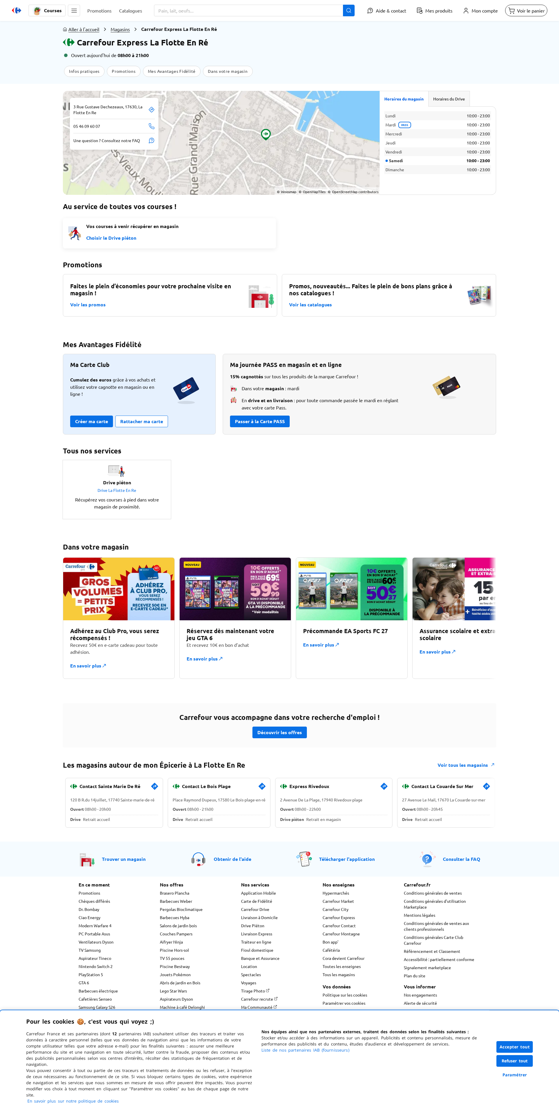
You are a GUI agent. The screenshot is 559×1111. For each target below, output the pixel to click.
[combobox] (254, 10)
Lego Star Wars (173, 990)
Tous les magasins (339, 974)
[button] (74, 10)
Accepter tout (515, 1047)
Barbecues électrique (98, 990)
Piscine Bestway (175, 966)
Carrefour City (336, 909)
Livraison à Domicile (259, 917)
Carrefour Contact (339, 925)
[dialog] (279, 1060)
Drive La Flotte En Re (117, 490)
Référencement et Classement (432, 951)
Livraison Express (256, 933)
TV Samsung (90, 950)
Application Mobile (258, 892)
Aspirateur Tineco (95, 958)
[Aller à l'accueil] (17, 10)
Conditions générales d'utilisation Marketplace (435, 903)
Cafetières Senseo (95, 999)
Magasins (120, 29)
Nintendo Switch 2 (96, 966)
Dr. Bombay (89, 909)
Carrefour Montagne (341, 933)
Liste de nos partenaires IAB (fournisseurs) (305, 1050)
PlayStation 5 (91, 974)
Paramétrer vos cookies (344, 1003)
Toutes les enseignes (342, 966)
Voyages (248, 982)
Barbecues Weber (176, 901)
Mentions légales (419, 915)
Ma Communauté (257, 1007)
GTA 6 (84, 982)
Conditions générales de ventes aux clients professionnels (436, 926)
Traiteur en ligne (256, 941)
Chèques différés (94, 901)
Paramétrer (515, 1075)
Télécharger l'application (347, 859)
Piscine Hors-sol (174, 950)
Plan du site (414, 975)
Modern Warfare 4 (95, 925)
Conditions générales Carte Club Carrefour (433, 940)
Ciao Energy (89, 917)
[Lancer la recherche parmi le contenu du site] (348, 10)
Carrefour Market (338, 901)
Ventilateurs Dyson (96, 941)
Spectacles (251, 974)
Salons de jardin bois (178, 925)
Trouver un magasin (124, 859)
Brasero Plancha (174, 892)
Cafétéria (331, 950)
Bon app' (330, 941)
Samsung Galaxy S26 (97, 1007)
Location (249, 966)
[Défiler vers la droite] (482, 618)
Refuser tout (515, 1061)
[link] (154, 788)
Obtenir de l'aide (232, 859)
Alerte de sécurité (420, 1003)
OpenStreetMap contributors (353, 191)
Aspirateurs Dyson (176, 999)
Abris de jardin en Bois (180, 982)
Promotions (89, 892)
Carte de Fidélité (256, 901)
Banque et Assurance (260, 958)
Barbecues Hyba (174, 917)
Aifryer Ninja (171, 941)
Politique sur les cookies (345, 994)
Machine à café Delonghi (182, 1007)
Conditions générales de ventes (433, 892)
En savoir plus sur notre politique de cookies (73, 1101)
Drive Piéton (252, 925)
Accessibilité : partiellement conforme (439, 959)
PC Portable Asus (94, 933)
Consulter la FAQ (461, 859)
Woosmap (286, 191)
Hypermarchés (336, 892)
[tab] (404, 99)
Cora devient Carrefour (344, 958)
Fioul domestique (257, 950)
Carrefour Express (339, 917)
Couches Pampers (176, 933)
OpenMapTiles (312, 191)
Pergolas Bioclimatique (181, 909)
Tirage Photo (253, 990)
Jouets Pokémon (175, 974)
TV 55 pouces (172, 958)
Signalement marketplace (427, 967)
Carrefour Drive (255, 909)
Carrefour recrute (257, 999)
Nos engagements (420, 994)
